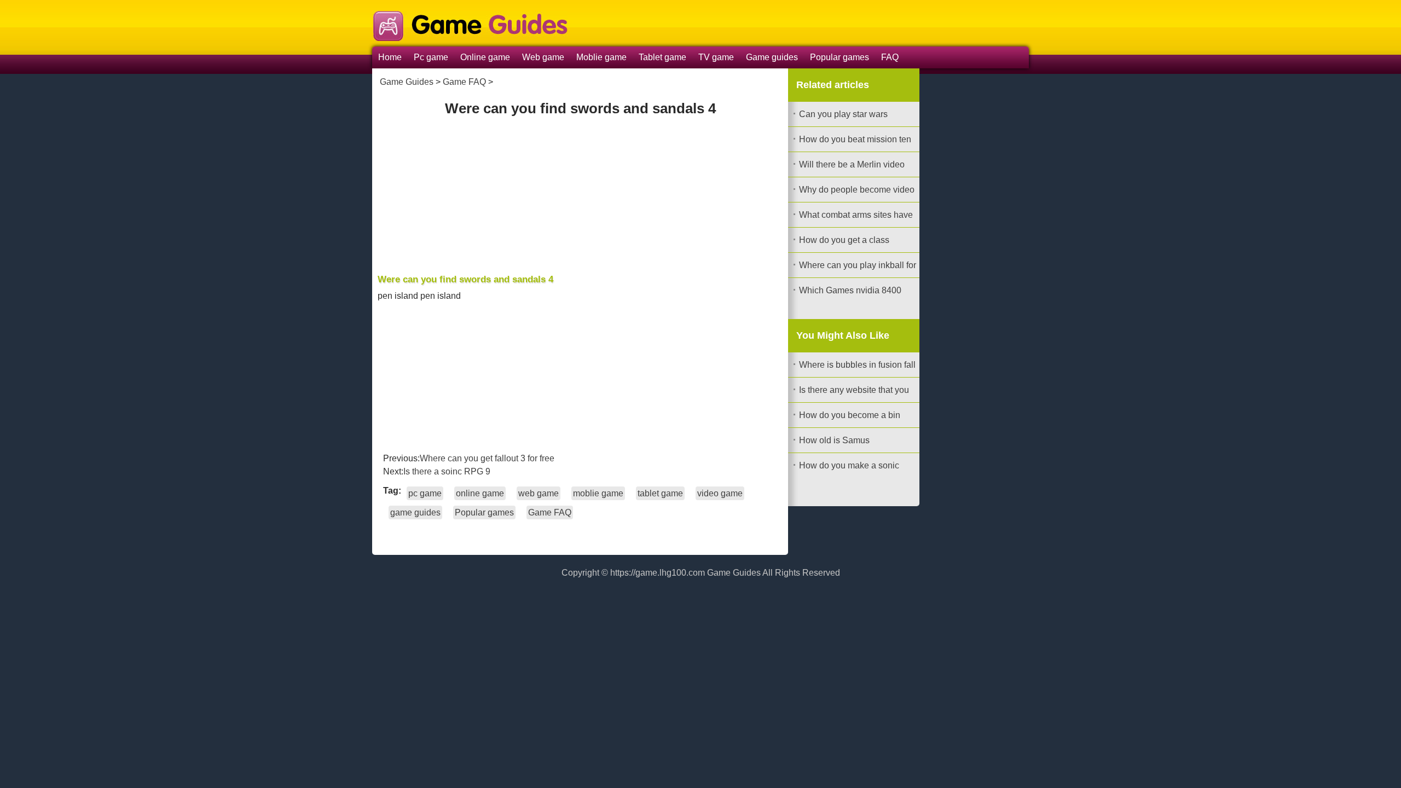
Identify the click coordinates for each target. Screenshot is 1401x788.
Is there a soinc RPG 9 (446, 471)
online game (480, 493)
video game (720, 493)
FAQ (890, 57)
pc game (425, 493)
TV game (716, 57)
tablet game (660, 493)
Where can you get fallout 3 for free (487, 458)
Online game (485, 57)
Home (390, 57)
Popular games (839, 57)
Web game (543, 57)
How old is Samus (834, 440)
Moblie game (601, 57)
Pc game (431, 57)
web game (538, 493)
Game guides (772, 57)
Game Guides (406, 81)
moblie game (598, 493)
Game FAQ (464, 81)
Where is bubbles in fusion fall (857, 364)
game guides (415, 512)
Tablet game (662, 57)
